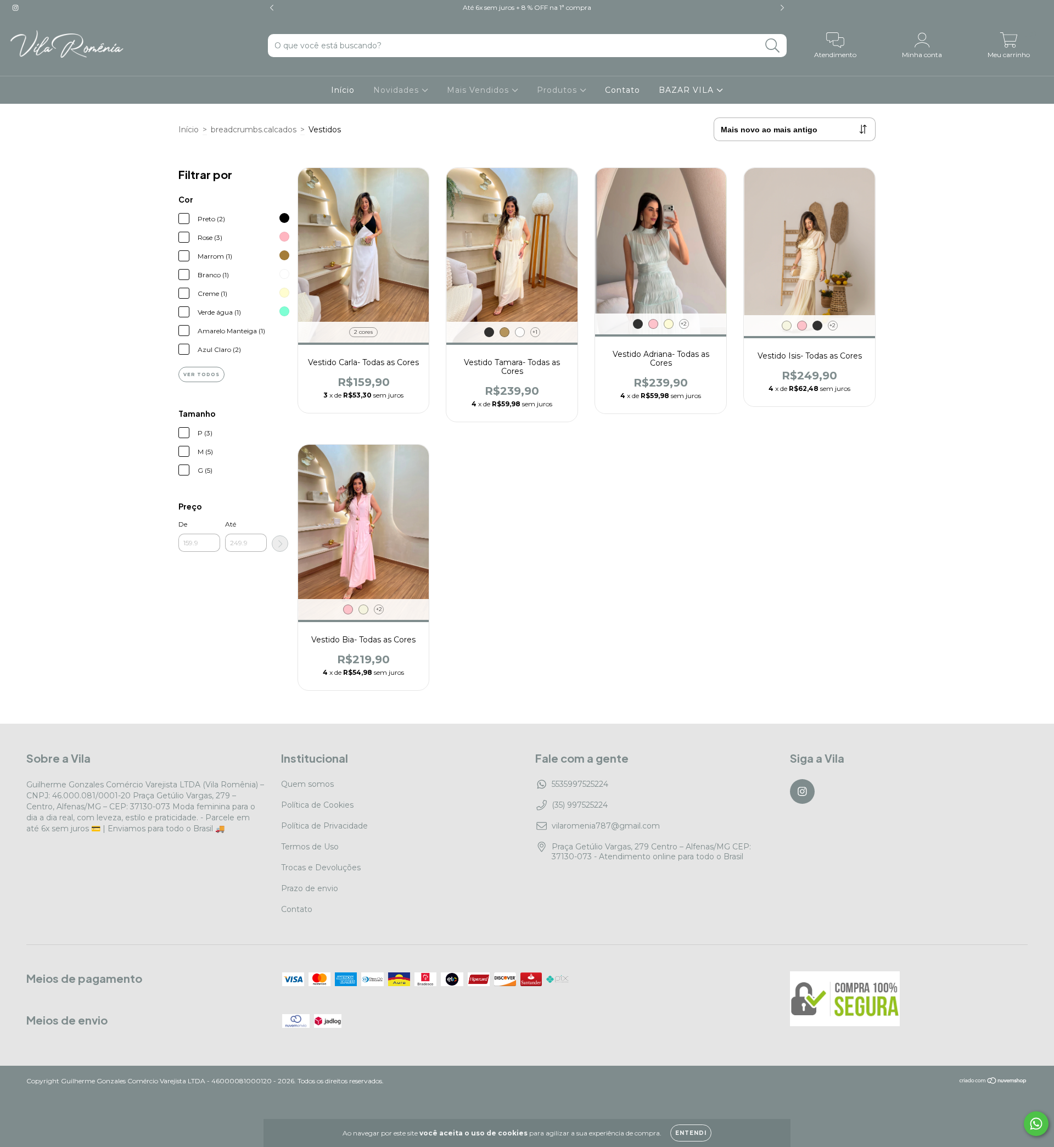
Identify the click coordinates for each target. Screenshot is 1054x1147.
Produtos (558, 90)
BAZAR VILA (687, 90)
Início (343, 90)
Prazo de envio (309, 888)
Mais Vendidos (479, 90)
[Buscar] (773, 46)
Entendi (691, 1133)
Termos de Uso (310, 847)
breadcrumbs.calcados (253, 130)
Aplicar (280, 543)
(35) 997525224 (580, 805)
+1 (534, 331)
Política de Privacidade (324, 826)
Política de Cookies (317, 805)
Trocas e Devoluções (321, 867)
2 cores (363, 331)
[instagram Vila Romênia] (15, 8)
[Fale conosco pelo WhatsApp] (1036, 1123)
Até (230, 524)
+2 (684, 323)
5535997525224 (580, 784)
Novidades (397, 90)
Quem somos (307, 784)
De (182, 524)
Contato (622, 90)
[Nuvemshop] (993, 1082)
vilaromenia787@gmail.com (606, 826)
